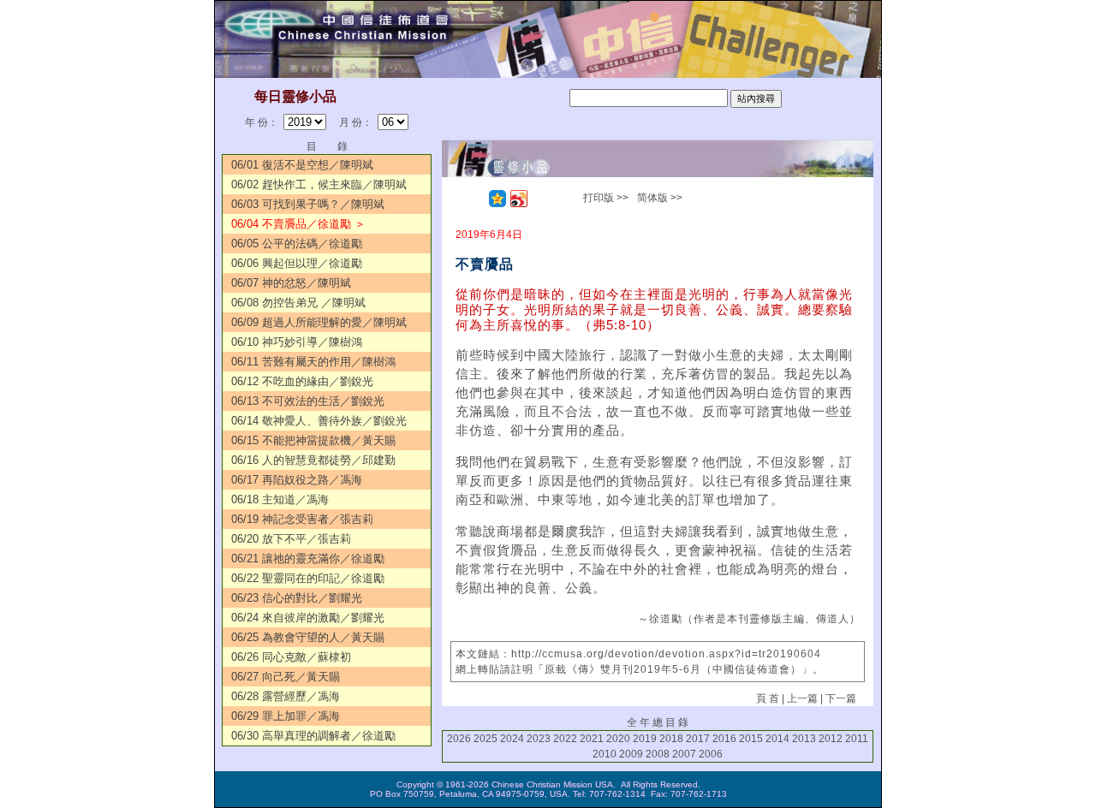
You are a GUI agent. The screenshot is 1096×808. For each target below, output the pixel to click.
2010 (604, 754)
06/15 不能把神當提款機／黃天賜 (313, 440)
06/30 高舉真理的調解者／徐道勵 (313, 735)
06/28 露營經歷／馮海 (285, 696)
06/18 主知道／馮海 (280, 499)
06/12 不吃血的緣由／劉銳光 (302, 381)
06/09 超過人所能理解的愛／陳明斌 (319, 322)
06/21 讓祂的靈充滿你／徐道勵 (307, 558)
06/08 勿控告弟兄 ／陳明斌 (298, 302)
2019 (645, 739)
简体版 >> (659, 198)
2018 (671, 739)
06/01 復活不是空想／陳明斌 (302, 164)
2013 (804, 739)
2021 (592, 739)
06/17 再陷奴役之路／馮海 (296, 479)
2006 (711, 754)
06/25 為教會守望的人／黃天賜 (307, 637)
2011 (856, 739)
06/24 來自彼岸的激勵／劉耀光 (307, 617)
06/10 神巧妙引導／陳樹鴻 (296, 342)
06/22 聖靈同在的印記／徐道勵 (307, 578)
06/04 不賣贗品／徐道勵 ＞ (298, 223)
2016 (724, 739)
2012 (831, 739)
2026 (459, 739)
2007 (684, 754)
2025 (485, 739)
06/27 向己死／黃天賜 (285, 676)
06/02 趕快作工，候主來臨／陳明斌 (319, 184)
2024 (512, 739)
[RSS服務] (476, 198)
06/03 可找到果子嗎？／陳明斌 (307, 204)
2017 (698, 739)
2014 (777, 739)
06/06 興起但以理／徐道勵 (296, 263)
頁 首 (767, 698)
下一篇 (840, 698)
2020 (618, 739)
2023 (539, 739)
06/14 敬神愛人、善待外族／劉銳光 (319, 420)
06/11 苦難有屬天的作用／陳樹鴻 (313, 361)
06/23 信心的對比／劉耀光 (296, 597)
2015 (751, 739)
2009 (631, 754)
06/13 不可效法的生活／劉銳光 (307, 401)
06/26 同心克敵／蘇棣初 (291, 657)
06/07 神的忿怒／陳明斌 (291, 282)
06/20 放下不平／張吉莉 (291, 538)
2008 (658, 754)
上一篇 (802, 698)
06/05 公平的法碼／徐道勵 (296, 243)
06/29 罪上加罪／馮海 (285, 716)
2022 (565, 739)
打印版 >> (605, 198)
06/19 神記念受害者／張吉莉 (302, 519)
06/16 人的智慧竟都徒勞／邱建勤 (313, 460)
